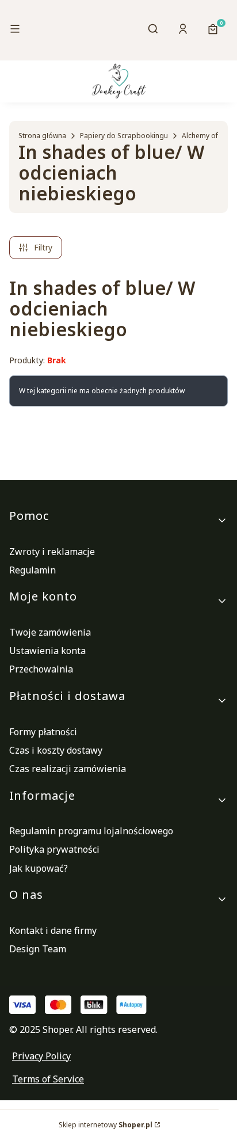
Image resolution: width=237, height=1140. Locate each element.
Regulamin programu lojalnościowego (91, 830)
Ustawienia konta (47, 650)
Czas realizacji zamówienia (67, 768)
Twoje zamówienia (50, 632)
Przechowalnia (41, 669)
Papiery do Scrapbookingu (124, 135)
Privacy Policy (41, 1056)
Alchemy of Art (206, 135)
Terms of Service (48, 1079)
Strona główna (42, 135)
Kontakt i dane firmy (53, 930)
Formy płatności (43, 731)
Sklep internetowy (105, 1125)
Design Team (37, 949)
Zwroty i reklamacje (52, 551)
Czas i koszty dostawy (55, 750)
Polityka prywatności (54, 849)
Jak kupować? (38, 868)
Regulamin (32, 570)
